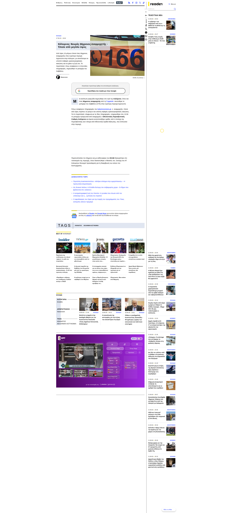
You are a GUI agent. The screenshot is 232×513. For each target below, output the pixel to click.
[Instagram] (136, 3)
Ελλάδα (84, 2)
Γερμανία (110, 101)
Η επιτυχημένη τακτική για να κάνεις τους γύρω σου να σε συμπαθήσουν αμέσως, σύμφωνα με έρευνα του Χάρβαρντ (100, 269)
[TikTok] (144, 3)
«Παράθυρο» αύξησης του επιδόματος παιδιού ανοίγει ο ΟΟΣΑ (63, 279)
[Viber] (146, 39)
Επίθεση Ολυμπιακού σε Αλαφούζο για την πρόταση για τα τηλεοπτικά (118, 269)
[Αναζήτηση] (175, 9)
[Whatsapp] (146, 36)
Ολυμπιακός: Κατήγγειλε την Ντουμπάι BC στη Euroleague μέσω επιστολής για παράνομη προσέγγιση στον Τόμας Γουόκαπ (118, 258)
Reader (91, 213)
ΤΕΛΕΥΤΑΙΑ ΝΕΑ (155, 15)
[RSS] (129, 3)
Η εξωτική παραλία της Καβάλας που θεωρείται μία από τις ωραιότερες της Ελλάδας (81, 269)
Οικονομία (76, 2)
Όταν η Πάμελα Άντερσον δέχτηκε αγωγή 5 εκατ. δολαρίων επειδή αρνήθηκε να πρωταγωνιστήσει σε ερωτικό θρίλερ (100, 280)
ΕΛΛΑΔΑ (58, 35)
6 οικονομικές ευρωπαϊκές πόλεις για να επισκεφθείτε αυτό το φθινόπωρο (81, 258)
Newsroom (61, 312)
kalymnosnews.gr (104, 109)
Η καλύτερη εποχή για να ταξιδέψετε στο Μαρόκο (82, 278)
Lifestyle (111, 2)
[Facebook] (133, 3)
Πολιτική (67, 2)
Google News (101, 213)
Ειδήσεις (59, 2)
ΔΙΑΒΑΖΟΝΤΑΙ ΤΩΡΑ (79, 177)
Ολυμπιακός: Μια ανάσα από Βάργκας (118, 278)
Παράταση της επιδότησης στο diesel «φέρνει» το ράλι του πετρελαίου (63, 258)
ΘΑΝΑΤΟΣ (79, 225)
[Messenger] (146, 32)
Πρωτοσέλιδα (101, 2)
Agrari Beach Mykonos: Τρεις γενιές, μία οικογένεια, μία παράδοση (136, 269)
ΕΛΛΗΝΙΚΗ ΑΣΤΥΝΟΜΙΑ (91, 225)
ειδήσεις (89, 215)
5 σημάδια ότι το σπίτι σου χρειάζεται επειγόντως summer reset (136, 257)
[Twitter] (140, 3)
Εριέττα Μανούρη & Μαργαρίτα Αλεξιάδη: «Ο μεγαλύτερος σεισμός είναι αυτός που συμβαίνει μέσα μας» (100, 258)
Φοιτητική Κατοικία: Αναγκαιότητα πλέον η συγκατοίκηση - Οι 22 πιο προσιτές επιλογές (64, 269)
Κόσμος (92, 2)
